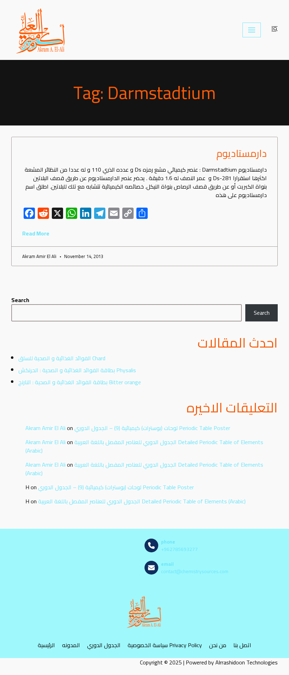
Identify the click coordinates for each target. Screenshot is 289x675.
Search (20, 300)
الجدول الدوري (104, 645)
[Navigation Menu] (251, 30)
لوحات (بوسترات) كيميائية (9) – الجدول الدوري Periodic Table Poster (152, 428)
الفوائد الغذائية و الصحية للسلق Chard (61, 358)
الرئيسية (46, 645)
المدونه (71, 645)
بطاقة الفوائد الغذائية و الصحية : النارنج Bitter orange (79, 382)
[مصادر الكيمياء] (41, 30)
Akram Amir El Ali (45, 428)
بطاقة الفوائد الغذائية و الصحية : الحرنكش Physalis (77, 370)
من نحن (217, 645)
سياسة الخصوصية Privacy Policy (165, 645)
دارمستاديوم (241, 153)
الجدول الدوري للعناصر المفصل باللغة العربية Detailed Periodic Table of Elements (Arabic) (144, 446)
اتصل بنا (242, 645)
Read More (35, 233)
